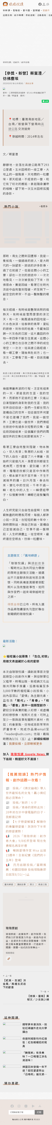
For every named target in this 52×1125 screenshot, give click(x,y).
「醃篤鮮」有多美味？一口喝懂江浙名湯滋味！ (34, 1056)
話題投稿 (7, 15)
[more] (43, 206)
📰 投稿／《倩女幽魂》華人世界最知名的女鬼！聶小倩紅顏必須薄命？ (26, 793)
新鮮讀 (6, 10)
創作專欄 (19, 15)
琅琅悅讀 (7, 62)
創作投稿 (25, 62)
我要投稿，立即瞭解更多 (25, 743)
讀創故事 (29, 83)
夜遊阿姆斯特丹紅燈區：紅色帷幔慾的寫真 (34, 1042)
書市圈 (26, 10)
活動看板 (41, 15)
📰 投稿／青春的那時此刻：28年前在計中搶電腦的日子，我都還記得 (26, 812)
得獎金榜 (14, 604)
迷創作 (46, 10)
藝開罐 (36, 10)
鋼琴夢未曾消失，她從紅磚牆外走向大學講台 (34, 1028)
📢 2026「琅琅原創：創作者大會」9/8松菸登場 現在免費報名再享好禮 (26, 841)
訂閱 (39, 1112)
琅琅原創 (12, 928)
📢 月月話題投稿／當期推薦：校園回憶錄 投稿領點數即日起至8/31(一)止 (26, 869)
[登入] (43, 4)
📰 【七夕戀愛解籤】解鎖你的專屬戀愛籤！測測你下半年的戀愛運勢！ (26, 826)
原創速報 (30, 15)
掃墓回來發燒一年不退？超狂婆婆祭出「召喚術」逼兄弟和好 (34, 1072)
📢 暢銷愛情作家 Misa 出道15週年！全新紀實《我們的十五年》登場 (26, 855)
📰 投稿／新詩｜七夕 (21, 802)
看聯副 (16, 10)
